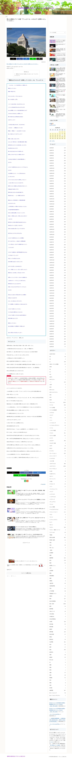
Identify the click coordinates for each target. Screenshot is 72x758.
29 (59, 138)
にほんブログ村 (52, 125)
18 (50, 136)
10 (64, 133)
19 (52, 136)
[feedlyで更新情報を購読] (25, 481)
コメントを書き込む (26, 573)
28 (57, 138)
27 (55, 138)
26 (52, 138)
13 (55, 135)
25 (50, 138)
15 (59, 135)
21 (57, 136)
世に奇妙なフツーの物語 (55, 745)
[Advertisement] (26, 24)
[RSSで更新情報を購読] (27, 481)
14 (57, 135)
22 (59, 136)
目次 (25, 71)
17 (64, 135)
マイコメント (17, 75)
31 (64, 138)
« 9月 (50, 140)
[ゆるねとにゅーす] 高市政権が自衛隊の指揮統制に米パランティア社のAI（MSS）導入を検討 (57, 704)
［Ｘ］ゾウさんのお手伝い (54, 714)
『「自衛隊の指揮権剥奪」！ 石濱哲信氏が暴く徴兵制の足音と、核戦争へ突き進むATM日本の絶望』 (57, 720)
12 (52, 135)
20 (55, 136)
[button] (39, 59)
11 (50, 135)
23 (62, 136)
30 (62, 138)
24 (64, 136)
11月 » (53, 140)
